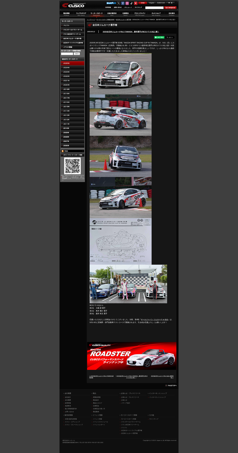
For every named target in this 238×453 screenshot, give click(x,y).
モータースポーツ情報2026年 (105, 19)
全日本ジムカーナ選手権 (123, 19)
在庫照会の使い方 (99, 409)
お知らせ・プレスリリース (130, 397)
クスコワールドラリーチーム (131, 422)
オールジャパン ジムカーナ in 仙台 (154, 319)
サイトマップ (153, 419)
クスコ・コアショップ (72, 422)
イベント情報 (97, 419)
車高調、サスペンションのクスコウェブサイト (75, 6)
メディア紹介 (125, 403)
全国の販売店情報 (71, 419)
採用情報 (68, 403)
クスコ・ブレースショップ (74, 425)
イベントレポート (99, 425)
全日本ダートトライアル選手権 (131, 430)
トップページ (91, 19)
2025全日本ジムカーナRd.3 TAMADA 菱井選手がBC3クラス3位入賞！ (131, 32)
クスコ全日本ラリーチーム (130, 425)
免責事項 (68, 406)
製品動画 (96, 412)
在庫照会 (96, 406)
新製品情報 (97, 397)
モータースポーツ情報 (128, 419)
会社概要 (68, 400)
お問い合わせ (69, 412)
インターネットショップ (157, 397)
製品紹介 (96, 400)
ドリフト (124, 428)
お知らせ (124, 400)
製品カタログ (97, 403)
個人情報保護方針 (71, 409)
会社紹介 (68, 397)
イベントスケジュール (100, 422)
